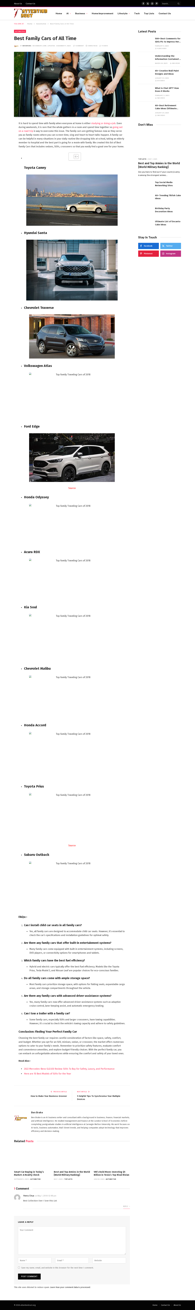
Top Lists (149, 13)
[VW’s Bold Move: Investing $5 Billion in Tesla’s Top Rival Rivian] (112, 1157)
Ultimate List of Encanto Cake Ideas (167, 223)
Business (80, 13)
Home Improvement (102, 13)
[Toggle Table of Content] (75, 156)
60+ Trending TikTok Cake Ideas (168, 197)
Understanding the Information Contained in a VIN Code (168, 58)
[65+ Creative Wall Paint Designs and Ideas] (145, 74)
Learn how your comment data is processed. (70, 1287)
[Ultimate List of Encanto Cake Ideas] (145, 224)
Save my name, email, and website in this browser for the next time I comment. (57, 1268)
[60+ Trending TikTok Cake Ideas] (145, 198)
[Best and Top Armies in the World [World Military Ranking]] (72, 1157)
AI (67, 13)
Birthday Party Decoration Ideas (164, 210)
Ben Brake (27, 46)
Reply (125, 1206)
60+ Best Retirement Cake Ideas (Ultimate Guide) (166, 107)
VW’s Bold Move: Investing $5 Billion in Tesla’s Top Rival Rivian (111, 1173)
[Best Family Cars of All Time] (72, 84)
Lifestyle (122, 13)
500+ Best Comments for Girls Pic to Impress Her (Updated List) (167, 40)
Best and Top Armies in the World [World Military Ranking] (72, 1173)
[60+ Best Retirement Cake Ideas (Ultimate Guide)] (145, 108)
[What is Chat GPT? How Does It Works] (145, 91)
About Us (18, 4)
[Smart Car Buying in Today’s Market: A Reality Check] (32, 1157)
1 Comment (79, 46)
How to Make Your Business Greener (49, 1096)
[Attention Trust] (31, 13)
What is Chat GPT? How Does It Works (167, 89)
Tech (137, 13)
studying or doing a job (103, 123)
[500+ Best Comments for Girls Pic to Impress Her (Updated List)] (145, 41)
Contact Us (30, 4)
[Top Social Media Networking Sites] (145, 185)
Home (59, 13)
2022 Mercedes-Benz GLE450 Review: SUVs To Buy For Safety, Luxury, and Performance (69, 1068)
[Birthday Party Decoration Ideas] (145, 211)
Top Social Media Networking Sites (164, 184)
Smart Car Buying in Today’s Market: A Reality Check (29, 1173)
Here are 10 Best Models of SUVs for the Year (47, 1073)
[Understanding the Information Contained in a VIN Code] (145, 59)
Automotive (20, 31)
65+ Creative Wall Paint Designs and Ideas (167, 72)
